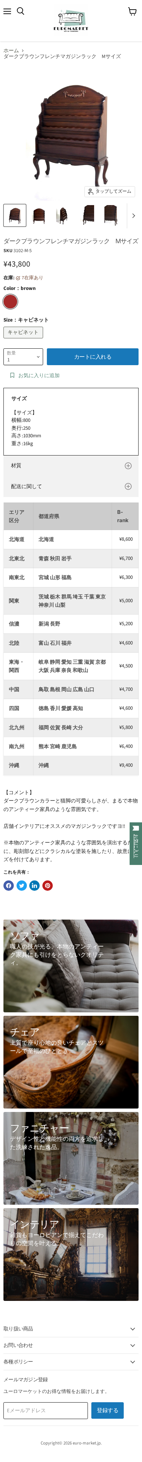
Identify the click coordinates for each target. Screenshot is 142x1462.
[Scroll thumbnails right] (132, 216)
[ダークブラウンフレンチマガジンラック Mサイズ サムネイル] (15, 215)
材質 (16, 465)
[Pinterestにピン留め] (47, 885)
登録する (107, 1410)
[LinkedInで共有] (34, 885)
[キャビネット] (24, 340)
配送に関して (26, 486)
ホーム (11, 51)
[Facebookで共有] (8, 885)
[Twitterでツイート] (22, 885)
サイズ (19, 398)
